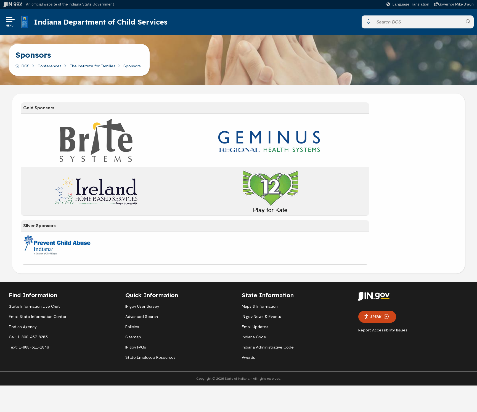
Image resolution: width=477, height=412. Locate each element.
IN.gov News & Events (261, 316)
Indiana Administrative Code (268, 347)
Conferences (50, 65)
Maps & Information (260, 306)
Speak (375, 316)
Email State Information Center (38, 316)
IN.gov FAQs (135, 347)
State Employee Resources (150, 357)
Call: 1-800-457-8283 (28, 336)
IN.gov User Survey (142, 306)
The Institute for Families (92, 65)
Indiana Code (254, 336)
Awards (248, 357)
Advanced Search (141, 316)
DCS (26, 65)
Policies (132, 326)
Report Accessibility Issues (382, 330)
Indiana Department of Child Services (100, 21)
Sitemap (133, 336)
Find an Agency (23, 326)
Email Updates (255, 326)
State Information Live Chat (34, 306)
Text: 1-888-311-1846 (29, 347)
